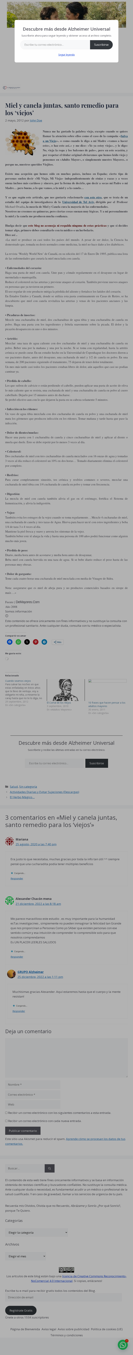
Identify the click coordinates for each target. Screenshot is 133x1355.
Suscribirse (101, 45)
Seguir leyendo (66, 54)
